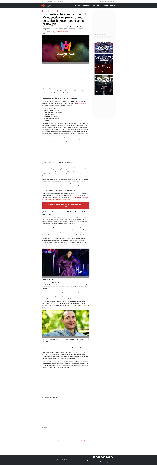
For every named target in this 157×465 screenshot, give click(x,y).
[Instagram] (104, 1)
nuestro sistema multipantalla (63, 199)
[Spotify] (108, 1)
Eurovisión (77, 5)
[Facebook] (100, 1)
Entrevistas (99, 5)
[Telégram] (107, 1)
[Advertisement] (65, 74)
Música (93, 5)
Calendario (112, 5)
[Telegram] (104, 457)
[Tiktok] (109, 457)
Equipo (88, 460)
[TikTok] (111, 1)
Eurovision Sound (61, 1)
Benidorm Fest (86, 5)
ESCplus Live (54, 1)
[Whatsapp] (107, 457)
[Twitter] (102, 1)
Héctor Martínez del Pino (60, 31)
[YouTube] (105, 1)
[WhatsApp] (110, 1)
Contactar (82, 460)
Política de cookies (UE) (99, 460)
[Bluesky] (115, 1)
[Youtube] (97, 457)
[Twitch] (113, 1)
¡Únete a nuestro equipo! (108, 461)
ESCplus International (47, 1)
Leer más (104, 51)
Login (92, 460)
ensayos (84, 103)
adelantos (78, 103)
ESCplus (59, 459)
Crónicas (106, 5)
